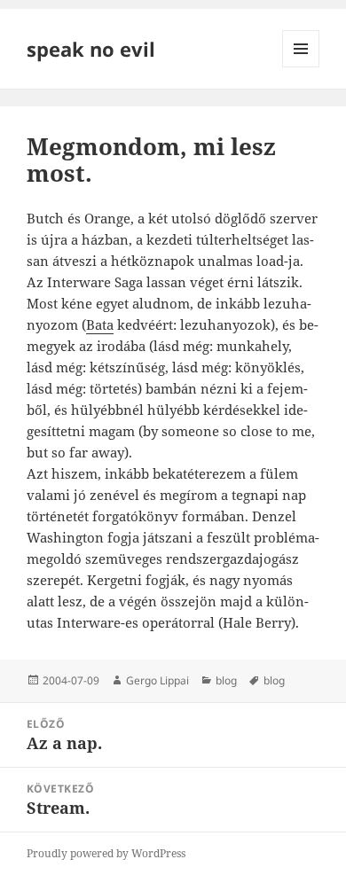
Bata (100, 324)
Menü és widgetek (301, 66)
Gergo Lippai (157, 680)
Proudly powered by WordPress (106, 853)
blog (226, 680)
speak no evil (91, 48)
